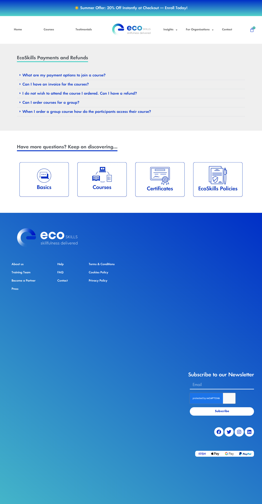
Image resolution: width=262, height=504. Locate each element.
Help (60, 264)
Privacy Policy (98, 280)
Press (15, 288)
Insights (168, 29)
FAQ (60, 272)
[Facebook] (219, 432)
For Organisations (198, 29)
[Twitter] (229, 432)
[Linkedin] (249, 432)
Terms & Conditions (102, 264)
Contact (227, 29)
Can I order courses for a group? (50, 102)
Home (18, 29)
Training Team (21, 272)
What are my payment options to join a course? (64, 75)
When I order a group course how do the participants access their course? (86, 112)
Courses (49, 29)
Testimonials (84, 29)
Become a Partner (23, 280)
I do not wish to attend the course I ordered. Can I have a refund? (79, 93)
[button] (131, 75)
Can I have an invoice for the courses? (55, 84)
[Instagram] (239, 432)
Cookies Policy (98, 272)
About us (18, 264)
